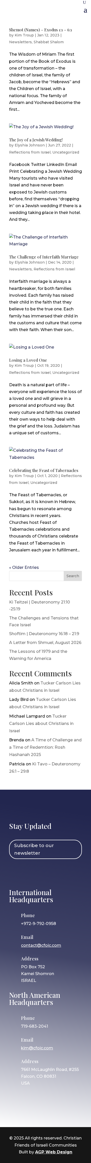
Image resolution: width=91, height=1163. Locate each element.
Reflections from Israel (30, 152)
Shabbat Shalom (49, 42)
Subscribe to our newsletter (34, 849)
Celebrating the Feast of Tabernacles (43, 470)
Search (72, 576)
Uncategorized (65, 152)
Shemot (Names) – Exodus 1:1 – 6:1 (40, 29)
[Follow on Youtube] (59, 873)
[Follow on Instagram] (30, 873)
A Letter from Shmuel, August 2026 (45, 642)
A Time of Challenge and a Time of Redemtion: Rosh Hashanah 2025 (45, 747)
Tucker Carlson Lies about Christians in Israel (41, 723)
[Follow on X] (44, 873)
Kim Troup (24, 35)
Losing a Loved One (28, 360)
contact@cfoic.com (41, 945)
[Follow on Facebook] (15, 873)
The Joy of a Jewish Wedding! (36, 139)
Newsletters (20, 42)
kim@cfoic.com (37, 1048)
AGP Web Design (53, 1152)
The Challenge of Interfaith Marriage (44, 257)
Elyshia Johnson (30, 145)
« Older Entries (24, 567)
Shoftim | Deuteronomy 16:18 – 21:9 (44, 633)
